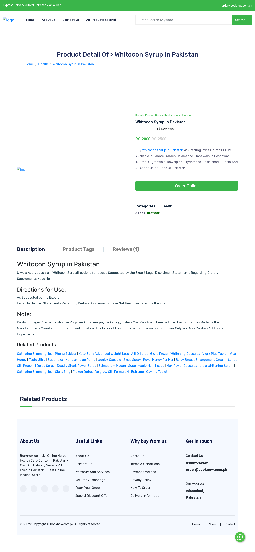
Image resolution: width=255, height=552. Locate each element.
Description (31, 249)
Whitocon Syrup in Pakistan (163, 150)
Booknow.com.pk (61, 524)
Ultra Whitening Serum (216, 366)
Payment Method (143, 472)
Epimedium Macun (112, 366)
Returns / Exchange (90, 480)
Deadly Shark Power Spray (76, 366)
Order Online (187, 185)
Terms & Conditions (145, 464)
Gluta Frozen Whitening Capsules (175, 354)
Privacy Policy (140, 480)
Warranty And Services (92, 472)
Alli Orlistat (139, 354)
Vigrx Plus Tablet (215, 354)
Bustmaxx (55, 360)
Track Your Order (87, 488)
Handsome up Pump (80, 360)
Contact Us (70, 20)
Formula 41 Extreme (129, 372)
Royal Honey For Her (158, 360)
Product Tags (79, 249)
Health (166, 206)
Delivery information (145, 496)
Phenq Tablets (65, 354)
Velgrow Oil (103, 372)
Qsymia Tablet (156, 372)
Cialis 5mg (62, 372)
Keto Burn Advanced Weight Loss (104, 354)
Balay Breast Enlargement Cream (201, 360)
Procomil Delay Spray (39, 366)
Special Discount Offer (92, 496)
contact (230, 524)
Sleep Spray (132, 360)
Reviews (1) (126, 249)
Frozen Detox (83, 372)
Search (240, 20)
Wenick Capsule (109, 360)
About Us (48, 20)
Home (30, 20)
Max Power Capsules (182, 366)
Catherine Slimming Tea (35, 354)
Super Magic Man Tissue (146, 366)
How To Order (140, 488)
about (212, 524)
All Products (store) (101, 20)
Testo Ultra (37, 360)
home (196, 524)
